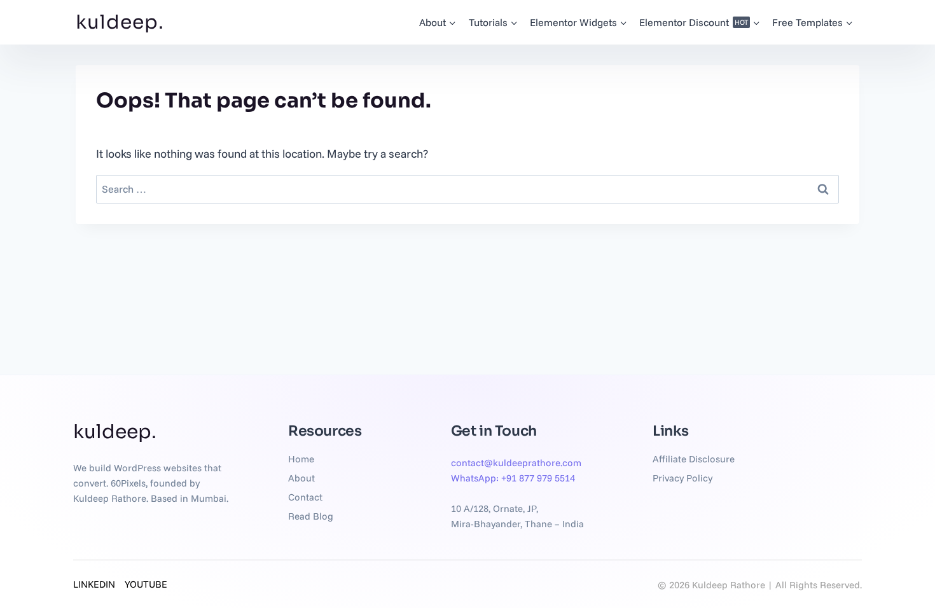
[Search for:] (467, 188)
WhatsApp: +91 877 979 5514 (513, 478)
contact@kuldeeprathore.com (516, 463)
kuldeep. (120, 22)
